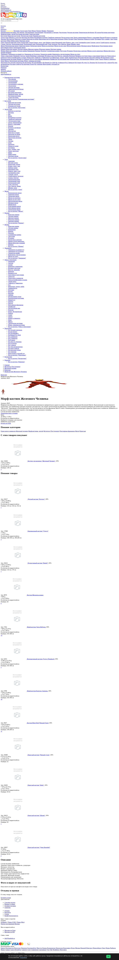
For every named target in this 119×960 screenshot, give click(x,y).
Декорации (50, 31)
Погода (32, 59)
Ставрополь (34, 950)
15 (1, 635)
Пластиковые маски (106, 46)
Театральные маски (19, 47)
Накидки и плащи (20, 39)
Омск (103, 948)
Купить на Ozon (6, 423)
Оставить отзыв (6, 897)
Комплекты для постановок (61, 54)
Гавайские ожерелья (54, 37)
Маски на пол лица (60, 46)
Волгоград (17, 948)
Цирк (2, 61)
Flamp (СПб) (12, 922)
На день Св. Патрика (88, 62)
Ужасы (101, 59)
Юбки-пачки (15, 41)
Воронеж (24, 948)
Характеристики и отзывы (9, 413)
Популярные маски (7, 47)
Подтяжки (98, 39)
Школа (7, 61)
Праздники (4, 62)
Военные (72, 56)
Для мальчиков (29, 32)
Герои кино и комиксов (8, 431)
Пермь (108, 948)
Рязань (3, 950)
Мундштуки (10, 39)
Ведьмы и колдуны (51, 56)
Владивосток (10, 948)
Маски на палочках (48, 46)
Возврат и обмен (9, 904)
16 (1, 699)
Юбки (9, 41)
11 (1, 731)
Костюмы (17, 31)
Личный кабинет (6, 71)
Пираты (26, 59)
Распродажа (4, 66)
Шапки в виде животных (95, 51)
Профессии (53, 59)
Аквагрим (7, 42)
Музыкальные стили (107, 57)
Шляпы (44, 31)
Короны (37, 51)
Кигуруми (4, 36)
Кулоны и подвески (111, 37)
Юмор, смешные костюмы (32, 61)
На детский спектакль (15, 62)
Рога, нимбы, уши (107, 39)
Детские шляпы (22, 51)
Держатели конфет (46, 54)
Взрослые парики (11, 49)
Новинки (4, 67)
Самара (7, 950)
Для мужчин (63, 32)
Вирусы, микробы (63, 56)
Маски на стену (75, 54)
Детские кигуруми (27, 36)
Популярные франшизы (42, 59)
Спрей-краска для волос (108, 42)
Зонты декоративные (80, 37)
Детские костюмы (72, 32)
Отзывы (7, 910)
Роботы (92, 59)
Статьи (6, 914)
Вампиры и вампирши (37, 56)
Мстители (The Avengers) (51, 431)
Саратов (24, 950)
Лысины (3, 39)
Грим (29, 31)
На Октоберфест (37, 62)
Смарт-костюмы (34, 34)
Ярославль (63, 950)
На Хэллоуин (99, 62)
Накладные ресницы (56, 39)
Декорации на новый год (16, 54)
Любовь (97, 57)
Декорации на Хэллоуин (32, 54)
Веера (32, 37)
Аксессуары (24, 31)
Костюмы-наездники (108, 32)
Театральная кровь (17, 44)
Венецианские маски (12, 46)
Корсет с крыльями (93, 37)
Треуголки (63, 51)
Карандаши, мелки (27, 42)
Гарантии (7, 907)
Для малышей (38, 32)
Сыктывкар (42, 950)
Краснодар (59, 948)
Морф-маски (95, 46)
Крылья (102, 37)
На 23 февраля (69, 62)
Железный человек (22, 431)
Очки (75, 39)
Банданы (24, 37)
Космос (86, 57)
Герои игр (103, 56)
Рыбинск (113, 948)
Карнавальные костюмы (8, 32)
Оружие (70, 39)
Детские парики (23, 49)
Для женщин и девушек (51, 32)
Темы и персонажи (7, 56)
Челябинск (56, 950)
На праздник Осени (27, 64)
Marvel (77, 431)
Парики (38, 31)
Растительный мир (63, 59)
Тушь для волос (53, 44)
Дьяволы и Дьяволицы (42, 57)
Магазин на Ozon (9, 930)
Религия (72, 59)
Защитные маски (24, 46)
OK (108, 956)
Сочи (28, 950)
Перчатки (80, 39)
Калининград (51, 948)
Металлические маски (74, 46)
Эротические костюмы (16, 61)
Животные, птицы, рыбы (60, 57)
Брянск (3, 948)
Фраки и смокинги (110, 59)
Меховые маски (86, 46)
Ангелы (22, 56)
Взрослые (4, 375)
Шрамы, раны (75, 44)
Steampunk (16, 56)
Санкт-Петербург (15, 950)
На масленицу (27, 62)
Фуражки (70, 51)
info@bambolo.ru (15, 11)
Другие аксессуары (67, 37)
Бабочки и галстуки (15, 37)
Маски (34, 31)
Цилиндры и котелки (80, 51)
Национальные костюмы (9, 59)
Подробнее (23, 957)
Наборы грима (50, 42)
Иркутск (39, 948)
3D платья (98, 32)
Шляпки (8, 52)
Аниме (27, 56)
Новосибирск (97, 948)
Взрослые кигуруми (14, 36)
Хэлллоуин (9, 31)
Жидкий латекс (16, 42)
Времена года (79, 56)
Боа (29, 37)
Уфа (51, 950)
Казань (44, 948)
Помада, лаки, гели (72, 42)
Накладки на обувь (32, 39)
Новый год (20, 59)
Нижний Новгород (86, 948)
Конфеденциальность (11, 916)
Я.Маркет (4, 922)
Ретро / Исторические (82, 59)
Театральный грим (29, 44)
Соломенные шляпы (53, 51)
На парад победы (15, 64)
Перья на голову (89, 39)
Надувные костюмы (22, 34)
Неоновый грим (60, 42)
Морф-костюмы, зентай (8, 34)
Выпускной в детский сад (51, 64)
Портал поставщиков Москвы (10, 924)
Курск (73, 948)
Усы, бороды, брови (64, 44)
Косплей (92, 57)
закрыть (3, 69)
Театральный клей (41, 44)
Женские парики (33, 49)
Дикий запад (30, 57)
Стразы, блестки (6, 44)
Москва (77, 948)
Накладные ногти (44, 39)
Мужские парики (44, 49)
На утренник (38, 64)
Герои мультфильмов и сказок (16, 57)
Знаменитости (73, 57)
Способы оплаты (9, 902)
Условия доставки (10, 906)
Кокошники (31, 51)
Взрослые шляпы (11, 51)
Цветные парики (55, 49)
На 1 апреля (108, 62)
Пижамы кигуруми (39, 36)
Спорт (97, 59)
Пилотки (43, 51)
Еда (51, 57)
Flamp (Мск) (21, 922)
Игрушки (81, 57)
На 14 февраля (60, 62)
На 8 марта (78, 62)
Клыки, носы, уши (39, 42)
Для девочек (20, 32)
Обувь (66, 39)
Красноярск (67, 948)
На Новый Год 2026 (49, 62)
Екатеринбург (5, 8)
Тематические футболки (86, 32)
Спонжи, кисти (95, 42)
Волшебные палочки (41, 37)
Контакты (7, 912)
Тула (47, 950)
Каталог (3, 31)
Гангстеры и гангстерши (92, 56)
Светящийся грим (84, 42)
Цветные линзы (24, 41)
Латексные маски (35, 46)
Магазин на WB (9, 932)
